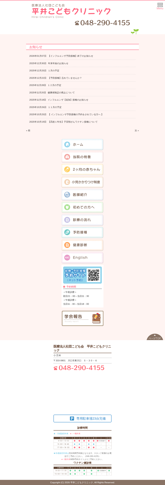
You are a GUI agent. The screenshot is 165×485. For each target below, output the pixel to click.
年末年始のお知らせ (58, 63)
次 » (137, 130)
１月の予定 (53, 70)
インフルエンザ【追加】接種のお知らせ (68, 99)
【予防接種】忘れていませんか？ (65, 78)
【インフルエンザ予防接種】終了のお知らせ (70, 56)
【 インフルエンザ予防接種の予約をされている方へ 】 (75, 114)
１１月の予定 (55, 107)
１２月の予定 (54, 85)
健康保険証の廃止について (61, 92)
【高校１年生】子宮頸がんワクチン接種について (73, 121)
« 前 (28, 130)
